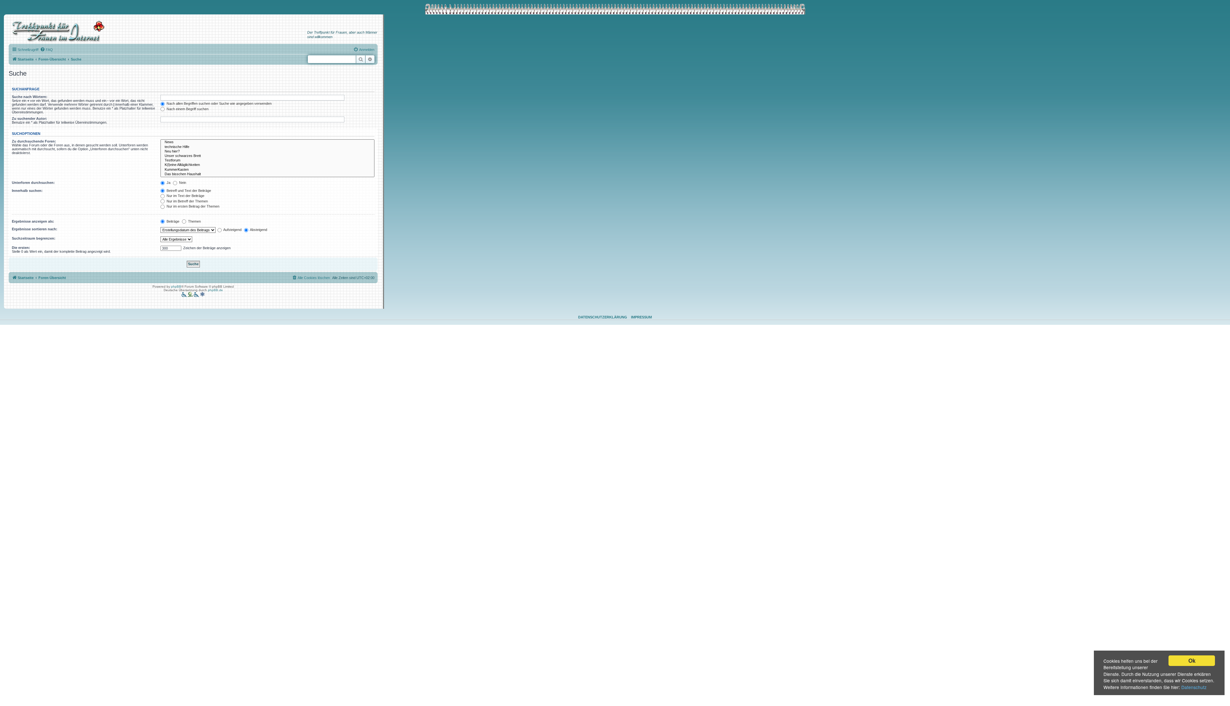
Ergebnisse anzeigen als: (33, 221)
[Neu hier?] (267, 151)
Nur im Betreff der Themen (187, 201)
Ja (168, 183)
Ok (1191, 660)
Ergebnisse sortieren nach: (34, 229)
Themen (194, 221)
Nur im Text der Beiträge (185, 196)
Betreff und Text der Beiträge (188, 191)
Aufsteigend (232, 230)
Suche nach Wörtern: (29, 97)
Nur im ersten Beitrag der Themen (192, 206)
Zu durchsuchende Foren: (34, 141)
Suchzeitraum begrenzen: (33, 238)
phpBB (176, 286)
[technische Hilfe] (267, 147)
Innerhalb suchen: (27, 191)
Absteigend (258, 230)
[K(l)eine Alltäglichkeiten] (267, 165)
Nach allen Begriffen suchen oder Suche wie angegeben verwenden (219, 103)
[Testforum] (267, 160)
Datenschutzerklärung (602, 317)
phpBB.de (215, 290)
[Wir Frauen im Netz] (57, 32)
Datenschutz (1194, 687)
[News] (267, 142)
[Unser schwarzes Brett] (267, 156)
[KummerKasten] (267, 170)
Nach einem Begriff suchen (187, 109)
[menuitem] (46, 49)
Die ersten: (21, 248)
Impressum (641, 317)
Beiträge (172, 221)
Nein (182, 183)
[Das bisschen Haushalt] (267, 174)
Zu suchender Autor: (29, 118)
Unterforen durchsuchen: (33, 183)
